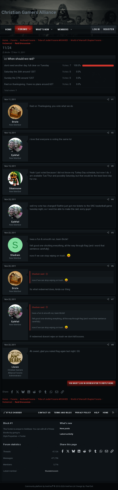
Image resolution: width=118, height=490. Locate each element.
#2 (112, 133)
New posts (65, 428)
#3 (112, 166)
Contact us (44, 412)
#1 (112, 99)
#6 (112, 266)
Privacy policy (83, 412)
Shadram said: (38, 274)
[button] (30, 29)
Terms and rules (63, 412)
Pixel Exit (89, 486)
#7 (112, 299)
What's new (42, 29)
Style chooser (13, 412)
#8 (112, 345)
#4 (112, 199)
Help (96, 412)
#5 (112, 233)
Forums (22, 29)
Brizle (7, 52)
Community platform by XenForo (50, 486)
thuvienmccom (51, 471)
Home (8, 29)
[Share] (108, 99)
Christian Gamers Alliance (29, 12)
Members (63, 29)
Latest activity (66, 434)
